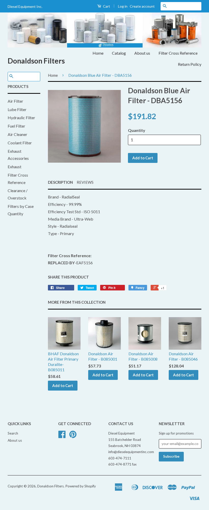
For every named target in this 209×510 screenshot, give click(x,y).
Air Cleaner (17, 134)
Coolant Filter (20, 142)
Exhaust (14, 166)
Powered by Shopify (80, 486)
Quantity (136, 130)
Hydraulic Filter (21, 117)
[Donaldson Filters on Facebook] (62, 436)
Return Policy (189, 64)
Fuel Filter (16, 125)
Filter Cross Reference (178, 53)
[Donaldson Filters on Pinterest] (73, 436)
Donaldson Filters (36, 60)
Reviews (85, 182)
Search (13, 433)
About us (142, 53)
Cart (106, 6)
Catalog (119, 53)
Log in (122, 6)
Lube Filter (17, 109)
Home (98, 53)
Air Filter (15, 101)
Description (60, 182)
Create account (142, 6)
